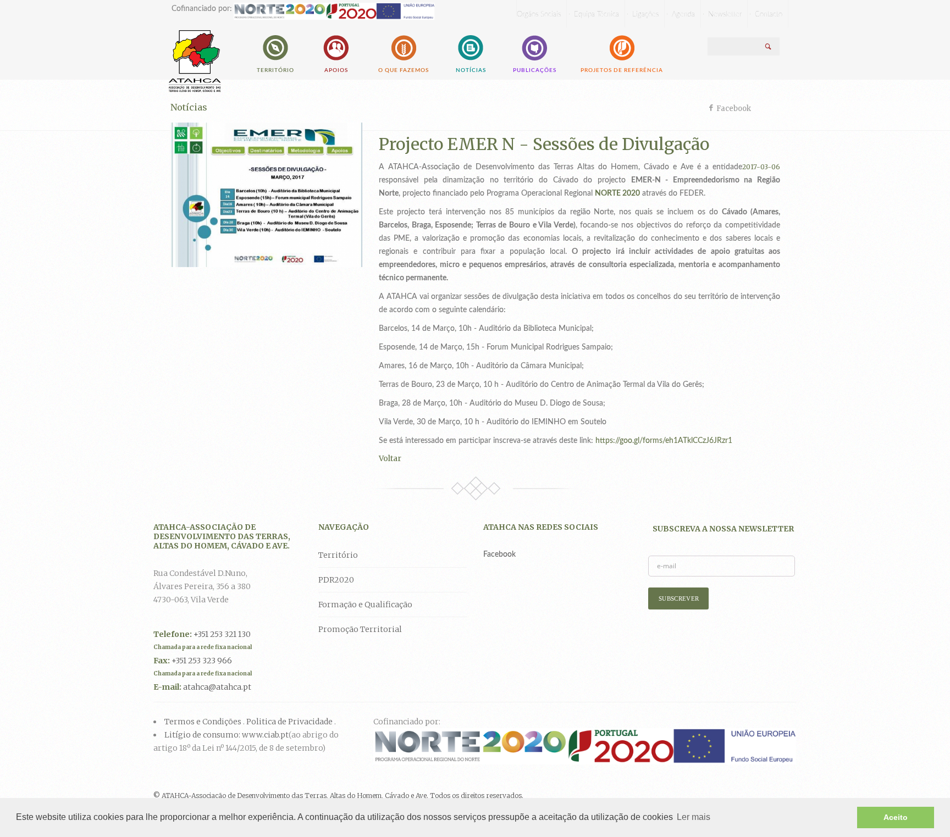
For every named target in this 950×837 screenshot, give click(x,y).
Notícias (471, 70)
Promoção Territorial (360, 629)
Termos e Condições (202, 722)
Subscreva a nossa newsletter (723, 529)
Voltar (390, 458)
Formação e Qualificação (365, 604)
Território (275, 70)
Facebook (733, 108)
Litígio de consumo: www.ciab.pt (226, 735)
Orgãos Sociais (539, 14)
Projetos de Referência (622, 70)
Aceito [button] (895, 817)
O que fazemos (403, 70)
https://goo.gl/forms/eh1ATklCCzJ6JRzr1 (663, 441)
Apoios (336, 70)
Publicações (534, 70)
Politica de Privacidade (289, 722)
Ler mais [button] (693, 817)
